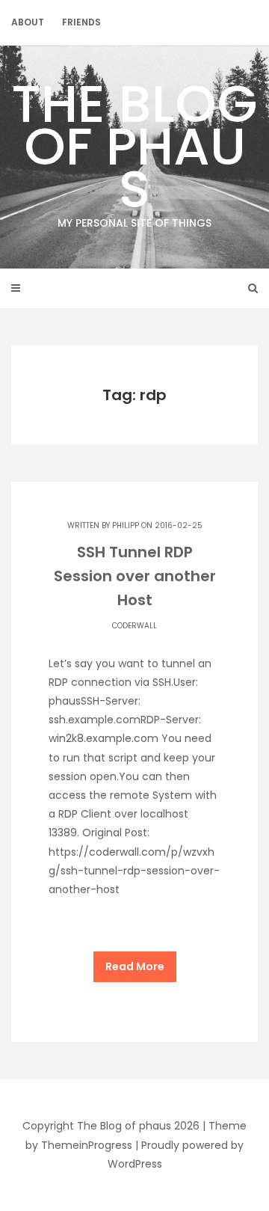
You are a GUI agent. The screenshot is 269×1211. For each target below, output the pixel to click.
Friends (81, 22)
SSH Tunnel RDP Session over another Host (135, 576)
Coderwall (134, 625)
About (27, 22)
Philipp (125, 525)
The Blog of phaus (134, 148)
